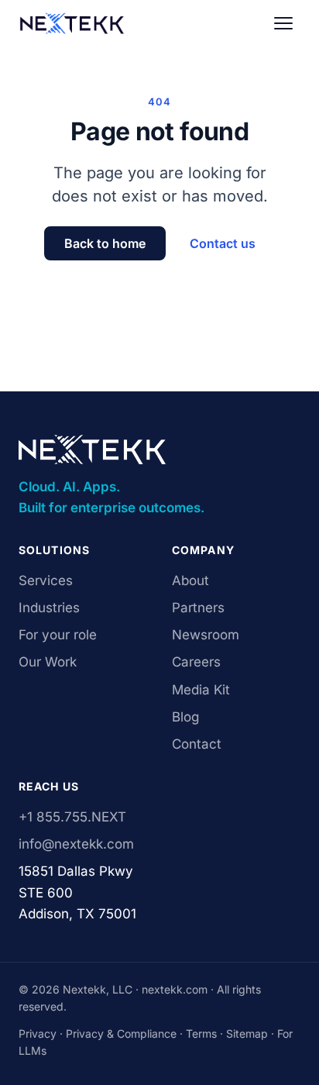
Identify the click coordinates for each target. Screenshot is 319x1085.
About (190, 580)
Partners (198, 607)
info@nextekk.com (76, 844)
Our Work (48, 662)
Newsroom (205, 634)
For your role (58, 634)
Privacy (38, 1033)
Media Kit (201, 690)
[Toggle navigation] (283, 23)
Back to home (105, 243)
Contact (196, 744)
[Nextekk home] (72, 23)
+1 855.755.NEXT (72, 817)
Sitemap (247, 1033)
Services (46, 580)
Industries (49, 607)
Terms (201, 1033)
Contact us (223, 243)
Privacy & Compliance (121, 1033)
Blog (185, 717)
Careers (196, 662)
